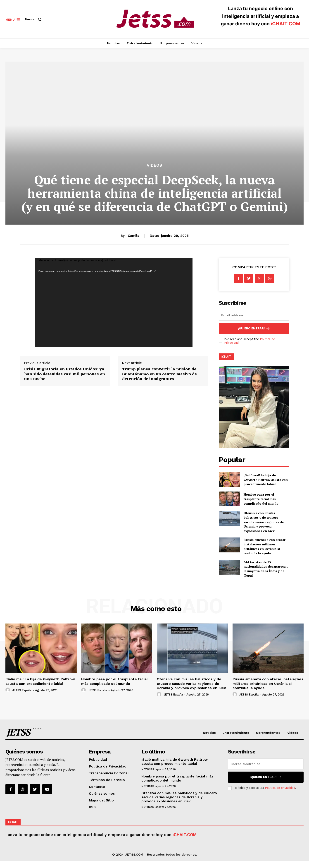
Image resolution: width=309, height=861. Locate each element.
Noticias (147, 769)
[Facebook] (238, 278)
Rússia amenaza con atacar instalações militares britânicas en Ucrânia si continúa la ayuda (264, 546)
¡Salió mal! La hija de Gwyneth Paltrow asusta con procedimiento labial (266, 479)
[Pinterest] (259, 278)
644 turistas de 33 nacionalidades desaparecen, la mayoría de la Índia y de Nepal (266, 569)
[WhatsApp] (269, 278)
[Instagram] (23, 789)
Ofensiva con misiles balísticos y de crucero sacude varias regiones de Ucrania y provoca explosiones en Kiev (264, 522)
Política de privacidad (280, 787)
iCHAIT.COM (285, 23)
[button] (34, 19)
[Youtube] (47, 789)
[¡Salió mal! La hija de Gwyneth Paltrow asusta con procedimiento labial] (229, 479)
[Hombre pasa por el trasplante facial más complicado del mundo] (229, 499)
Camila (133, 236)
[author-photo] (8, 690)
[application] (114, 302)
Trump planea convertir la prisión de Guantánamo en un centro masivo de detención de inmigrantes (159, 373)
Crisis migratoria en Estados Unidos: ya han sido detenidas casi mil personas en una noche (64, 373)
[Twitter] (248, 278)
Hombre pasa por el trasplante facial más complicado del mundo (261, 498)
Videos (154, 165)
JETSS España (21, 690)
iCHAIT (226, 357)
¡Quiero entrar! (251, 328)
